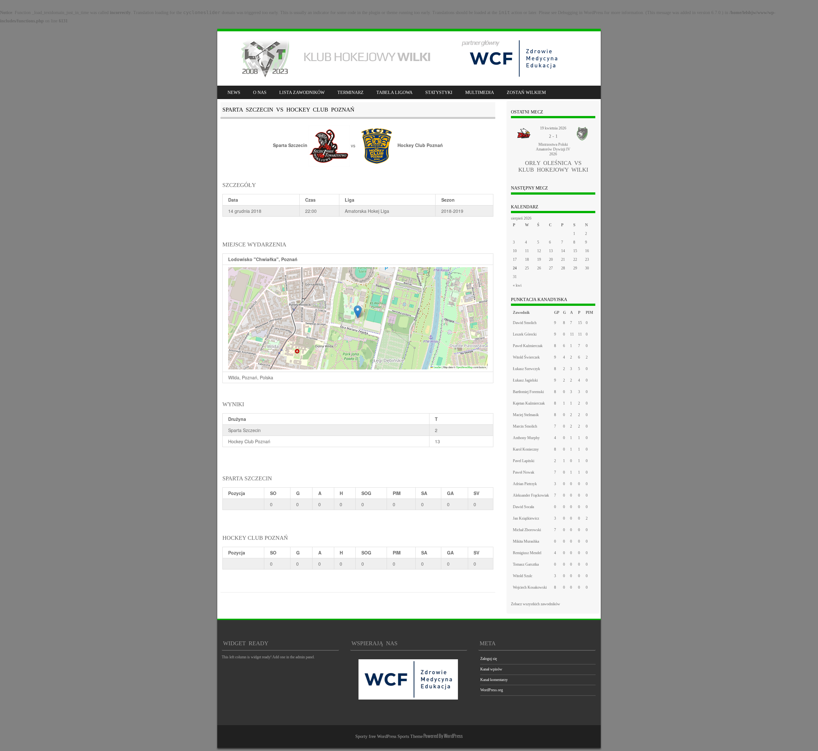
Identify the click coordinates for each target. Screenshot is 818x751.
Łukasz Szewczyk (526, 369)
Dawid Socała (523, 507)
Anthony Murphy (526, 438)
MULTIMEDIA (479, 92)
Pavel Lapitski (523, 461)
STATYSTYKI (438, 92)
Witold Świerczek (526, 357)
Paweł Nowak (523, 472)
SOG (366, 493)
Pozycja (236, 493)
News (234, 92)
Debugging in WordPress (580, 12)
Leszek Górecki (524, 334)
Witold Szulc (522, 576)
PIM (397, 493)
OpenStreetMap (464, 367)
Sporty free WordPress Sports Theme (389, 736)
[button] (358, 311)
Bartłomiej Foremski (528, 392)
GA (450, 493)
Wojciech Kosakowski (530, 587)
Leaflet (437, 367)
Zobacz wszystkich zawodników (535, 604)
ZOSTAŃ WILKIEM (526, 92)
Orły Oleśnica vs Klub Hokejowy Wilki (553, 166)
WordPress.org (491, 690)
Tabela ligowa (394, 92)
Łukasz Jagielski (525, 380)
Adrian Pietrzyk (525, 484)
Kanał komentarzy (494, 679)
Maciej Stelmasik (526, 415)
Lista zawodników (302, 92)
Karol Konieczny (526, 449)
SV (476, 493)
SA (424, 493)
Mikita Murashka (526, 541)
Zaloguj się (488, 658)
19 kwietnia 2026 (553, 128)
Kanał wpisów (491, 669)
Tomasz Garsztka (526, 564)
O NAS (259, 92)
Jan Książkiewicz (526, 518)
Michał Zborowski (527, 530)
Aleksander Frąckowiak (531, 495)
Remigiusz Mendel (527, 553)
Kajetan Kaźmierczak (529, 403)
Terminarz (350, 92)
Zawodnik (521, 312)
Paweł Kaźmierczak (528, 346)
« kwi (517, 285)
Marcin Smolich (525, 426)
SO (273, 493)
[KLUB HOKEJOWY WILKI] (395, 77)
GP (556, 312)
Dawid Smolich (524, 323)
